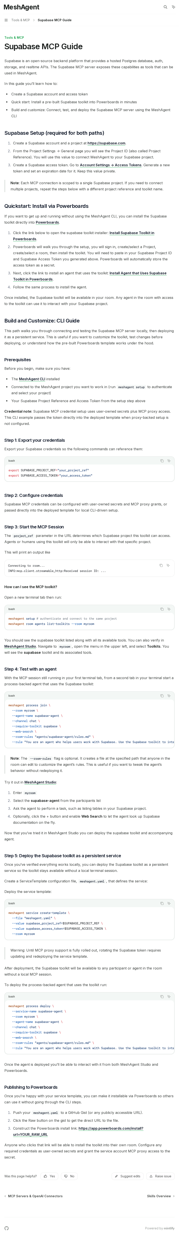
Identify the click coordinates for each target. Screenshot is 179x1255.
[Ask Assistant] (169, 461)
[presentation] (89, 723)
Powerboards (47, 222)
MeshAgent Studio (20, 646)
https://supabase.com (106, 143)
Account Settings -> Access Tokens (110, 165)
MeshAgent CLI (32, 379)
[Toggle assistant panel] (174, 7)
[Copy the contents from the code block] (162, 461)
